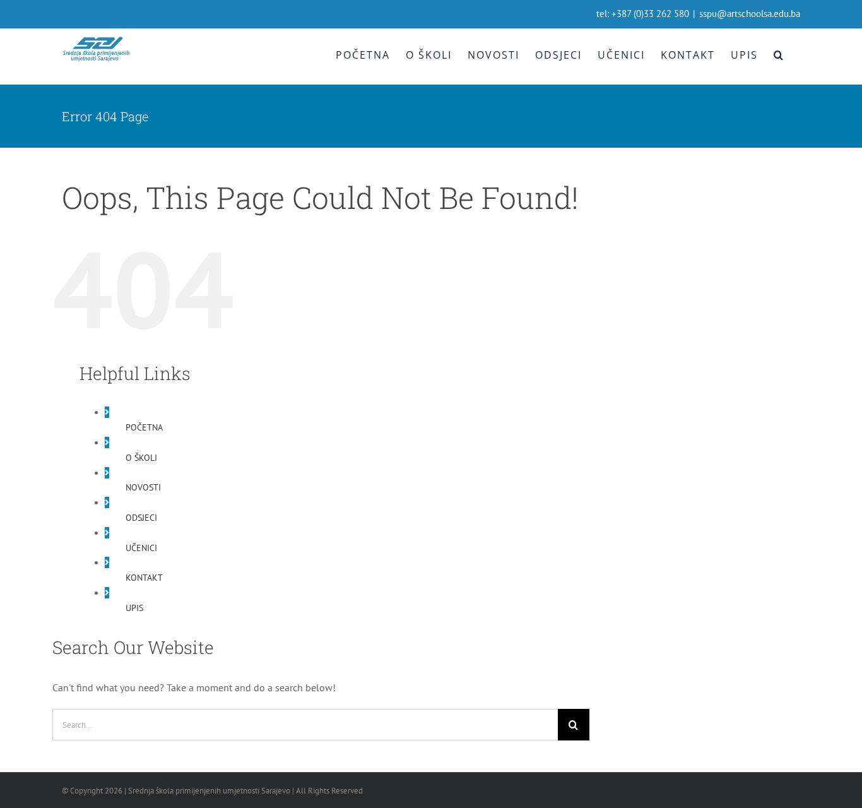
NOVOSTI (143, 487)
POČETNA (144, 427)
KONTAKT (144, 577)
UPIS (134, 608)
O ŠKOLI (141, 457)
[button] (779, 54)
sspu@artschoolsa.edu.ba (749, 14)
